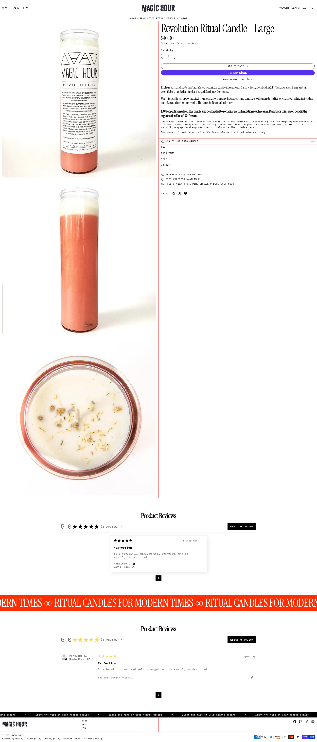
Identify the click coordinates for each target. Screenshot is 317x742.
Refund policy (33, 738)
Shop (85, 721)
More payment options (238, 79)
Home (133, 18)
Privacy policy (52, 738)
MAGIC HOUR (17, 735)
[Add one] (174, 56)
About (85, 724)
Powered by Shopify (12, 738)
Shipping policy (93, 738)
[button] (296, 8)
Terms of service (72, 738)
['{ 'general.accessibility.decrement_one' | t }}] (163, 56)
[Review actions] (202, 540)
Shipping (165, 43)
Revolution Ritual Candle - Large (163, 18)
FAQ (84, 727)
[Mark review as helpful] (252, 677)
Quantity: (167, 50)
